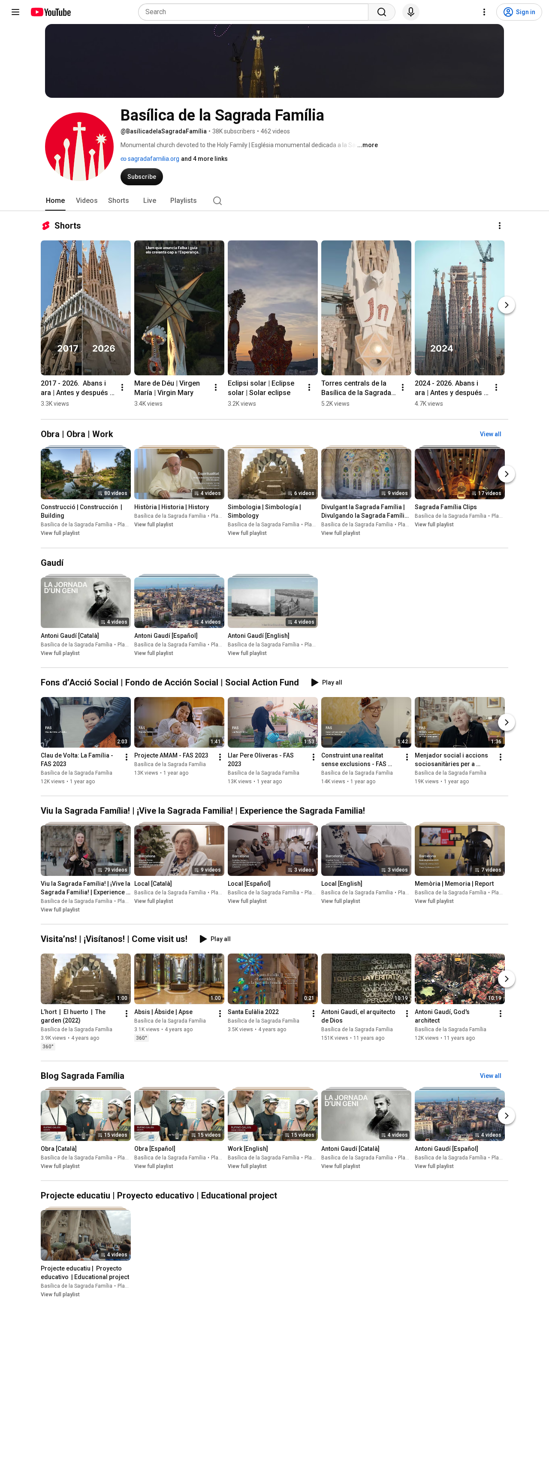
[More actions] (499, 225)
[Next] (506, 305)
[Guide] (15, 12)
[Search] (381, 12)
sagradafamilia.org (153, 158)
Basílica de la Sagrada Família (76, 525)
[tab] (55, 200)
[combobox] (255, 12)
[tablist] (274, 200)
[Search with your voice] (410, 12)
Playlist (126, 525)
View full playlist (60, 534)
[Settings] (484, 12)
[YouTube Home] (50, 12)
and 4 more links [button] (204, 158)
